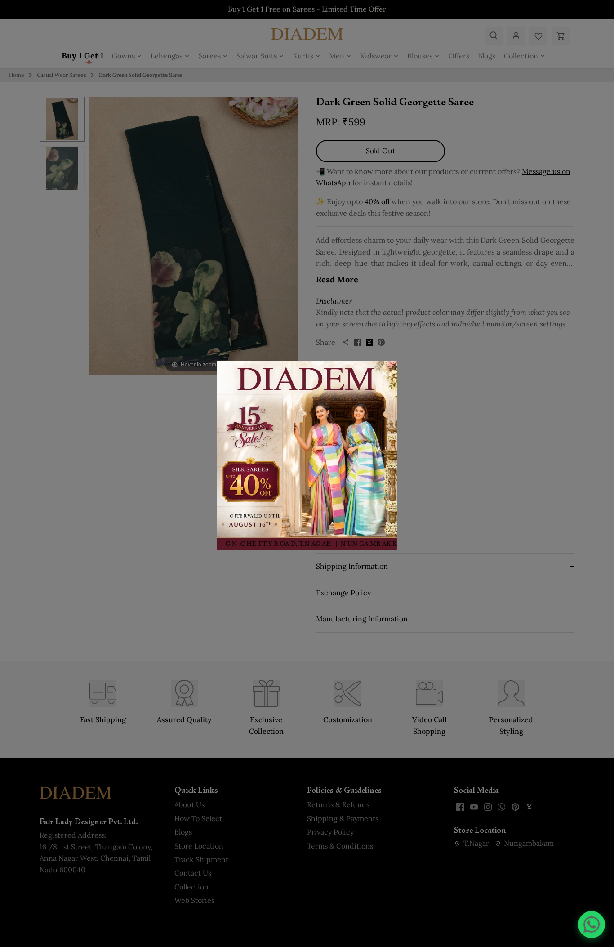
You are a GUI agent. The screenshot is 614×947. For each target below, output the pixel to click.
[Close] (384, 374)
